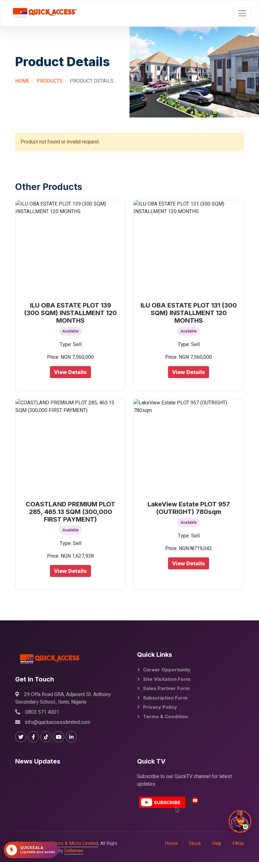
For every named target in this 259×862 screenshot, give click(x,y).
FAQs (238, 843)
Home (22, 81)
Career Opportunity (166, 670)
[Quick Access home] (42, 13)
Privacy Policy (160, 707)
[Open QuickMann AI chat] (240, 821)
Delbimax (73, 850)
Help (216, 843)
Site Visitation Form (166, 679)
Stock (195, 843)
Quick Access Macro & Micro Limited (59, 843)
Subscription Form (165, 698)
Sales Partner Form (166, 688)
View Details (70, 372)
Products (50, 81)
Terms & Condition (165, 716)
